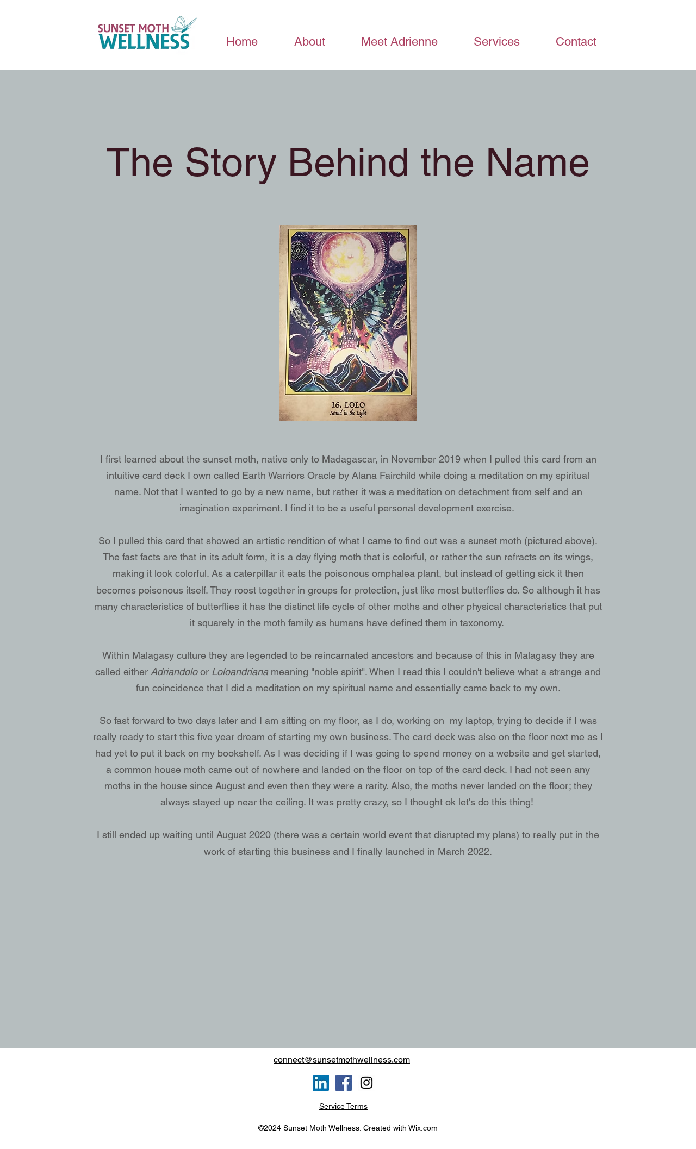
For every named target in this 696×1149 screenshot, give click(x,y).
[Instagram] (366, 1083)
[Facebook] (343, 1083)
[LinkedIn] (321, 1083)
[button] (496, 41)
